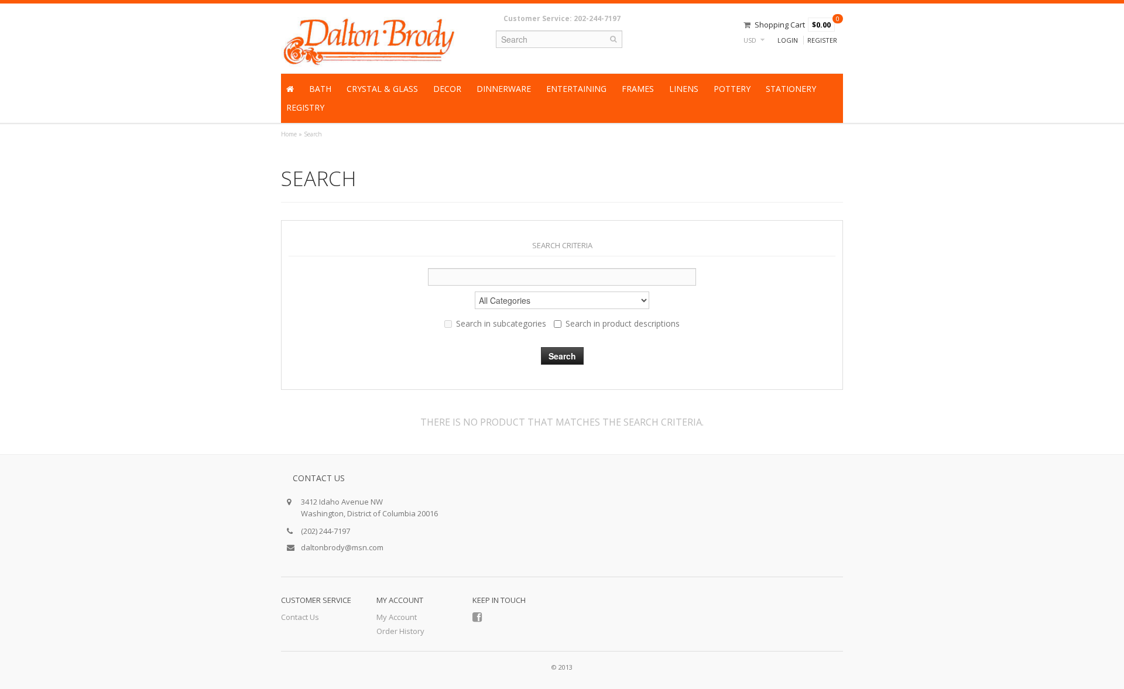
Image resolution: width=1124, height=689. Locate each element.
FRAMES (638, 88)
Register (822, 40)
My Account (396, 617)
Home (289, 134)
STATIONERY (791, 88)
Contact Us (300, 617)
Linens (683, 88)
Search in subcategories (501, 323)
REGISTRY (305, 107)
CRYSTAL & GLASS (382, 88)
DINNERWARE (504, 88)
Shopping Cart (780, 24)
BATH (320, 88)
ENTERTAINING (576, 88)
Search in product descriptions (623, 323)
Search (313, 134)
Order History (400, 631)
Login (787, 40)
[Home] (290, 89)
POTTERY (732, 88)
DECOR (447, 88)
